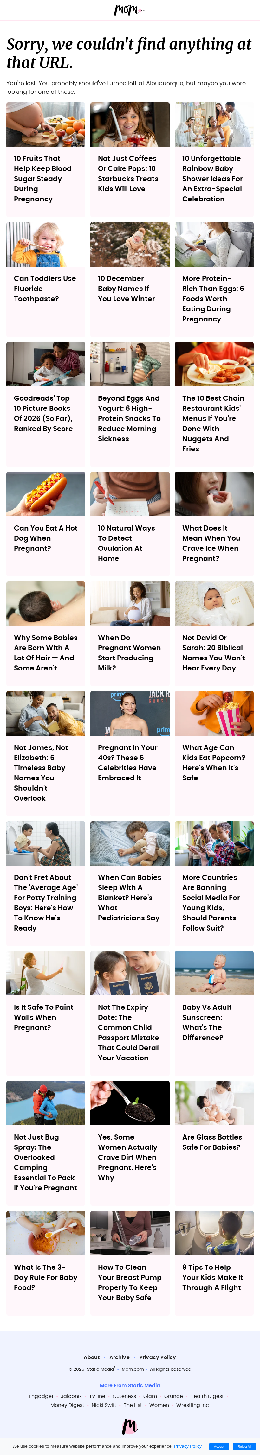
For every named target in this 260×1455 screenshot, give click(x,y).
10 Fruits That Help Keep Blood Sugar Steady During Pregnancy (43, 179)
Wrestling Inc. (193, 1405)
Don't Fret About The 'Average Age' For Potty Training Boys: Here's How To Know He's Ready (46, 903)
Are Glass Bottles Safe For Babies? (212, 1142)
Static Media (100, 1369)
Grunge (173, 1396)
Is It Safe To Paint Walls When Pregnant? (44, 1017)
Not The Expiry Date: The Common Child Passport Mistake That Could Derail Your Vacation (129, 1033)
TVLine (97, 1396)
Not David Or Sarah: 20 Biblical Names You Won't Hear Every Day (213, 653)
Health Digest (207, 1396)
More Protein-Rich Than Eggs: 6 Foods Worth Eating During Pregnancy (213, 299)
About (92, 1357)
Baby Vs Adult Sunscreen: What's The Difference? (207, 1022)
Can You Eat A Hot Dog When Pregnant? (46, 538)
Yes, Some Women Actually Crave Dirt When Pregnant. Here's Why (127, 1157)
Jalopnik (71, 1396)
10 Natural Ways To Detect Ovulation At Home (126, 543)
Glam (150, 1396)
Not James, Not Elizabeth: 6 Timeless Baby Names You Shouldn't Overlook (41, 773)
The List (133, 1405)
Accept (219, 1446)
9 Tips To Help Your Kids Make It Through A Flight (212, 1277)
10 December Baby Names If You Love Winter (126, 288)
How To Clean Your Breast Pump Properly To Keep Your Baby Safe (130, 1282)
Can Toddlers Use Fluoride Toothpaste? (45, 288)
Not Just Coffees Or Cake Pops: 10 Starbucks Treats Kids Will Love (128, 174)
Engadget (41, 1396)
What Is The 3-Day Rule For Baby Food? (45, 1277)
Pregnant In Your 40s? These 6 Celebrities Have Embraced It (128, 763)
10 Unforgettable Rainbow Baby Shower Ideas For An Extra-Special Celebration (212, 179)
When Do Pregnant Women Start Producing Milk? (129, 653)
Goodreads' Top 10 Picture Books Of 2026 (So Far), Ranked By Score (43, 413)
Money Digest (67, 1405)
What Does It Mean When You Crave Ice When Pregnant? (211, 543)
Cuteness (124, 1396)
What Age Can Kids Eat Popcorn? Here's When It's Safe (213, 763)
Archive (119, 1357)
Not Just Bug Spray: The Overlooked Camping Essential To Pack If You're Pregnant (45, 1162)
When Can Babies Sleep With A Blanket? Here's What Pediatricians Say (129, 898)
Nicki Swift (104, 1405)
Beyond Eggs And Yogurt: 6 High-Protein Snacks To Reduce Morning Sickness (129, 418)
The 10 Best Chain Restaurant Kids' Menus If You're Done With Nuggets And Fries (213, 424)
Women (159, 1405)
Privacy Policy (158, 1357)
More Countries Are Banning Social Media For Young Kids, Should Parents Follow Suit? (211, 903)
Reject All (244, 1446)
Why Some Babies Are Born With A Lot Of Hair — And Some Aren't (46, 653)
